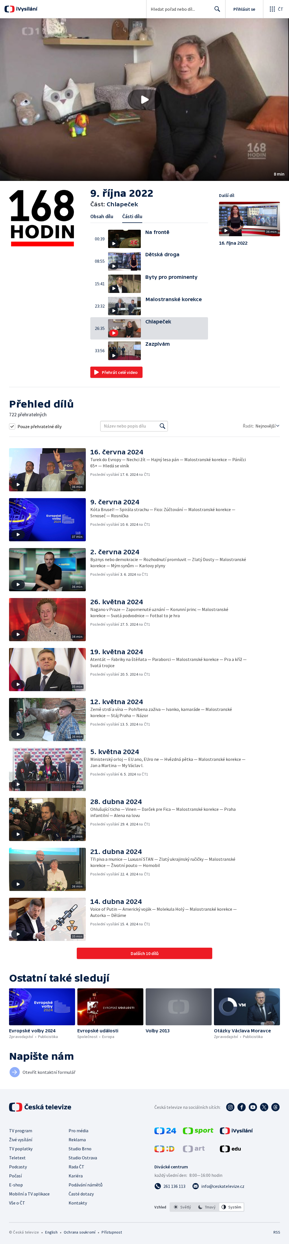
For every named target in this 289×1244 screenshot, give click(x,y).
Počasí (15, 1176)
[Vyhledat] (162, 426)
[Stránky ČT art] (194, 1150)
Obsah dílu (101, 216)
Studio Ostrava (83, 1157)
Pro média (78, 1130)
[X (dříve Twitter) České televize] (264, 1107)
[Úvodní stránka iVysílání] (26, 9)
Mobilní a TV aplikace (29, 1194)
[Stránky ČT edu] (230, 1150)
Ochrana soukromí (79, 1232)
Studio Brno (80, 1148)
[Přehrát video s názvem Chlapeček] (144, 99)
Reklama (77, 1139)
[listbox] (207, 1207)
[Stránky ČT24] (165, 1132)
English (51, 1232)
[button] (144, 99)
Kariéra (76, 1176)
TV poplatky (20, 1148)
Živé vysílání (20, 1139)
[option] (182, 1207)
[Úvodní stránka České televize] (40, 1107)
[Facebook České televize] (241, 1107)
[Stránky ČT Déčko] (164, 1150)
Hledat (217, 9)
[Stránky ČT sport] (198, 1132)
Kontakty (78, 1203)
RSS (276, 1232)
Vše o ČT (17, 1203)
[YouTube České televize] (252, 1107)
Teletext (17, 1157)
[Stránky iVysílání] (236, 1132)
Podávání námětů (85, 1185)
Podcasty (18, 1166)
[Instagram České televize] (230, 1107)
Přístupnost (112, 1232)
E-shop (16, 1185)
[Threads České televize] (275, 1107)
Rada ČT (76, 1166)
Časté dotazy (81, 1194)
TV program (20, 1130)
